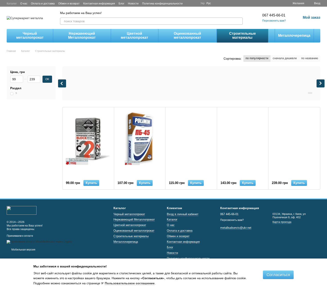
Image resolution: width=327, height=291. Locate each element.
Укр (202, 3)
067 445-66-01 (273, 15)
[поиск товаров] (239, 21)
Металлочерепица (294, 35)
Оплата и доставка (43, 3)
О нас (23, 3)
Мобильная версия (23, 249)
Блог (121, 3)
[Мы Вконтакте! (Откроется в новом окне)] (194, 3)
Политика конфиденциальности (162, 3)
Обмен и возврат (69, 3)
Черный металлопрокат (30, 35)
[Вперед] (321, 83)
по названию (309, 58)
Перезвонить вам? (274, 20)
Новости (133, 3)
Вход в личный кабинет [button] (182, 214)
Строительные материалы (242, 35)
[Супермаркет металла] (21, 210)
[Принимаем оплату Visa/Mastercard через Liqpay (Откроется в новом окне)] (39, 241)
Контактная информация (99, 3)
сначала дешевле (285, 58)
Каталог (12, 3)
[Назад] (62, 83)
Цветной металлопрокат (134, 35)
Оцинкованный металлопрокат (187, 35)
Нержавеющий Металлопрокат (82, 35)
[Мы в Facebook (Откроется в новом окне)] (189, 3)
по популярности (257, 58)
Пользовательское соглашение (130, 283)
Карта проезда (281, 222)
